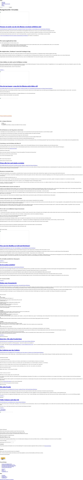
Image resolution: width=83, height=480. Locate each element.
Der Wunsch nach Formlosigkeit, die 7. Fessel (9, 465)
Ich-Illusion (18, 88)
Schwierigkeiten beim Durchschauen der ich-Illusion (37, 88)
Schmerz (17, 402)
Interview (26, 341)
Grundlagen (20, 389)
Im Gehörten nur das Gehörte (10, 350)
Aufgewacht (5, 285)
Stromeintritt (21, 285)
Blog (2, 4)
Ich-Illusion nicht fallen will (25, 88)
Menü (1, 0)
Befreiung (12, 341)
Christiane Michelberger (48, 88)
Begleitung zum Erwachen (6, 3)
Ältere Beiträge (3, 409)
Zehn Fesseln (28, 389)
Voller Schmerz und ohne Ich (9, 400)
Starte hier (3, 2)
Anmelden (3, 475)
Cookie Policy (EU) (5, 471)
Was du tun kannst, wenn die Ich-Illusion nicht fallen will (19, 86)
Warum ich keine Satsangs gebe (7, 467)
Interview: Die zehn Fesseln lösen (11, 339)
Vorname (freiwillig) (3, 440)
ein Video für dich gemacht (7, 381)
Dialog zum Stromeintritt (8, 283)
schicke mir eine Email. (13, 148)
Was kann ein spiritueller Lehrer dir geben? (8, 464)
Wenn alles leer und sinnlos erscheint (12, 163)
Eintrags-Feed (4, 476)
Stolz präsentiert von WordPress (9, 479)
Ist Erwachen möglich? (7, 265)
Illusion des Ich (13, 402)
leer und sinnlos (19, 165)
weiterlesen (2, 69)
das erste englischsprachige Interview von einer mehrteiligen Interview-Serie (21, 344)
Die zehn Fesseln (5, 387)
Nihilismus (23, 165)
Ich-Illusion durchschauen (14, 285)
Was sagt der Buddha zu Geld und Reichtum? (15, 246)
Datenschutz (4, 470)
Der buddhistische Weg (11, 352)
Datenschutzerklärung (47, 445)
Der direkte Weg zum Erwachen (8, 88)
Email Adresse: (2, 442)
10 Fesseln (23, 389)
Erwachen (15, 88)
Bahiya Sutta (20, 352)
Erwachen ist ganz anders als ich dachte (8, 466)
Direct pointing (24, 352)
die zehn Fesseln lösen (17, 341)
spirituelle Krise (27, 165)
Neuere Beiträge (3, 410)
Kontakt (3, 5)
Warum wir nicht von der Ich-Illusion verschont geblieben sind (20, 27)
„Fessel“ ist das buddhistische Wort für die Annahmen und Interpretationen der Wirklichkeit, (14, 35)
